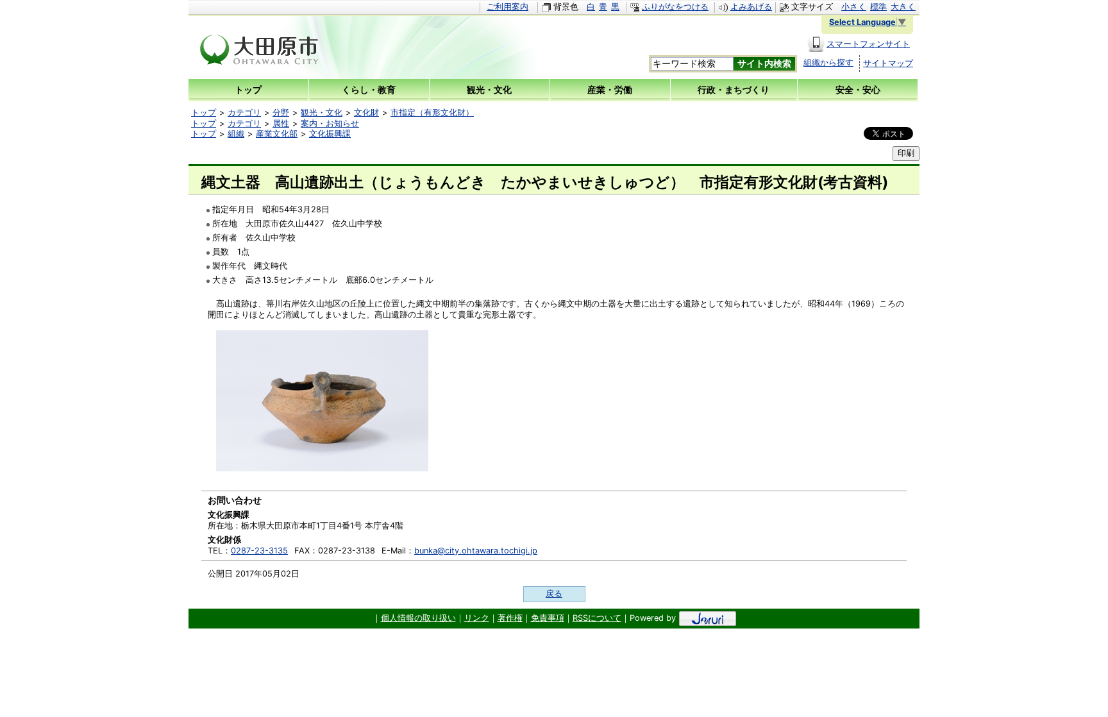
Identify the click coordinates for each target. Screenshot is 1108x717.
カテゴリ (244, 112)
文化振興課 (330, 134)
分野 (281, 112)
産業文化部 (277, 134)
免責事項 (547, 618)
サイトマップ (888, 63)
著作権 (510, 618)
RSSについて (597, 618)
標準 (878, 7)
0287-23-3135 (259, 550)
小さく (853, 7)
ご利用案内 (507, 7)
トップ (203, 112)
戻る (554, 593)
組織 (236, 134)
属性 (281, 123)
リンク (476, 618)
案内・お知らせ (330, 123)
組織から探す (828, 62)
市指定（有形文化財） (432, 112)
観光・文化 (321, 112)
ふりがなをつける (675, 7)
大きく (903, 7)
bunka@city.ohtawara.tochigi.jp (475, 550)
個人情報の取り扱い (418, 618)
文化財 (366, 112)
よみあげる (751, 7)
